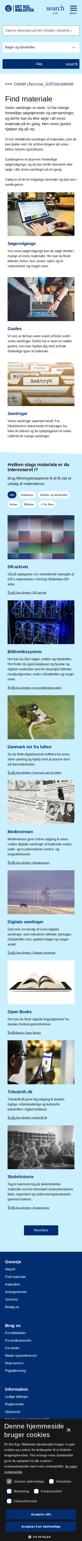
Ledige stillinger (16, 1396)
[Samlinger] (41, 398)
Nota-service (14, 1363)
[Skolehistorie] (41, 1164)
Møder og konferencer (21, 1355)
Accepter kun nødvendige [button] (41, 1526)
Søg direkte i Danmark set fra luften (38, 772)
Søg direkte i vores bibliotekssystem (39, 687)
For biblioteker (15, 1333)
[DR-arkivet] (41, 551)
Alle (11, 495)
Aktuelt (10, 1269)
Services (11, 1299)
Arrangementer (16, 1292)
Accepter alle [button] (41, 1514)
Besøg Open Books (28, 1032)
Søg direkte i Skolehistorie (32, 1207)
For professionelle (18, 1340)
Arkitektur (27, 495)
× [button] (68, 1431)
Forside (15, 84)
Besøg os (12, 1307)
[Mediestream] (41, 819)
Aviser (13, 504)
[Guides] (41, 313)
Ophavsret (12, 1412)
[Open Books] (41, 994)
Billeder (29, 504)
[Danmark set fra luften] (41, 731)
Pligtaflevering (15, 1370)
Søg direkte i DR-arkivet (31, 592)
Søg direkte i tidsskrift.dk (31, 1117)
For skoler (12, 1348)
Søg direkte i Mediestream (33, 862)
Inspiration (12, 1284)
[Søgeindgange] (41, 228)
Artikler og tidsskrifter (54, 495)
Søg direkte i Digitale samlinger (36, 952)
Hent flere (41, 1230)
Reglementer (14, 1404)
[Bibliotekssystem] (41, 642)
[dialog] (41, 1480)
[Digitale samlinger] (41, 909)
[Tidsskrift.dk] (41, 1076)
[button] (41, 1536)
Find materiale (63, 84)
